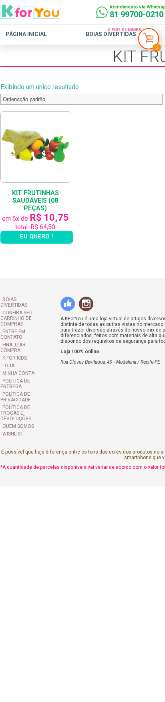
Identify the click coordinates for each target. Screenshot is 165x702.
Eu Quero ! (38, 233)
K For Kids (14, 338)
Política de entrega (15, 364)
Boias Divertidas (111, 34)
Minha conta (18, 353)
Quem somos (18, 401)
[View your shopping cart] (148, 41)
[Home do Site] (29, 15)
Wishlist (12, 408)
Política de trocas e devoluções (25, 390)
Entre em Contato (25, 323)
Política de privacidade (15, 377)
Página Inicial (26, 34)
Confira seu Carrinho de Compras (16, 309)
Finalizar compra (24, 331)
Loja (8, 346)
